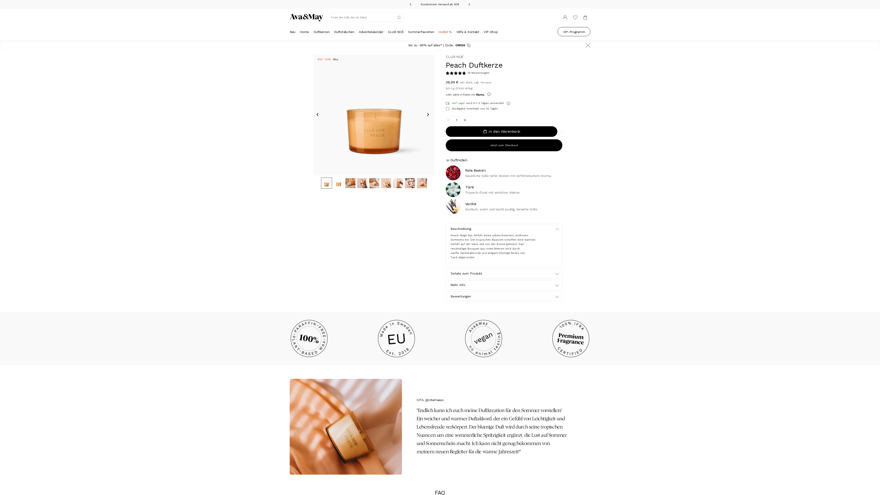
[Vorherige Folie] (319, 115)
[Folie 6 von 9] (386, 183)
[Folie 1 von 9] (327, 183)
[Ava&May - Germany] (306, 17)
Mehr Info (458, 285)
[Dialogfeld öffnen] (489, 94)
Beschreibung (461, 229)
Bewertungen (461, 296)
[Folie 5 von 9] (374, 183)
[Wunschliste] (575, 17)
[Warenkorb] (585, 17)
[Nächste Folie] (429, 115)
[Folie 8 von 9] (410, 183)
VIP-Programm (574, 32)
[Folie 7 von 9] (398, 183)
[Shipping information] (508, 103)
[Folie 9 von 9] (422, 183)
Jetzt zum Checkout (504, 145)
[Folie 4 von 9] (362, 183)
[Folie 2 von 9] (338, 183)
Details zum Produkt (466, 273)
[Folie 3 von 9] (350, 183)
